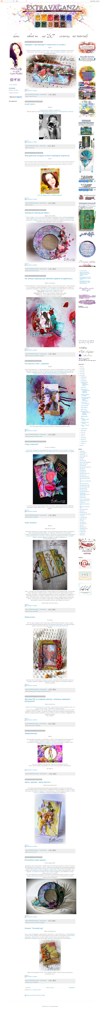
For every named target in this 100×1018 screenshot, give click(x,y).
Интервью (31, 204)
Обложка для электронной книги (84, 494)
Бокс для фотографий (84, 462)
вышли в (50, 288)
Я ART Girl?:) (30, 104)
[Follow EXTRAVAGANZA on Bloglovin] (15, 97)
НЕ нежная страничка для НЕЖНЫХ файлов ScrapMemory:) (48, 279)
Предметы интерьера (84, 506)
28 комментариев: (43, 850)
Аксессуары (82, 452)
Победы (81, 502)
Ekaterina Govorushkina (13, 90)
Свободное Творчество (43, 868)
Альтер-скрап (31, 270)
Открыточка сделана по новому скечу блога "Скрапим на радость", (50, 52)
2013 (81, 375)
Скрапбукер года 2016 (85, 514)
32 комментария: (42, 920)
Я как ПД (35, 96)
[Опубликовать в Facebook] (53, 94)
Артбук (81, 457)
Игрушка (81, 468)
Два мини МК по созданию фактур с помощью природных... (86, 413)
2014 (81, 373)
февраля (83, 441)
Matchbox (82, 534)
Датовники (82, 465)
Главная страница (50, 987)
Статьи (81, 515)
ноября (83, 378)
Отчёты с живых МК (84, 499)
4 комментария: (42, 145)
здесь (35, 218)
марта (82, 439)
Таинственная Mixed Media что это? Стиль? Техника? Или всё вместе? (85, 274)
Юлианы (61, 870)
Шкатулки (82, 526)
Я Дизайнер (41, 355)
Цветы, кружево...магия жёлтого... (38, 782)
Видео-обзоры (83, 464)
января (82, 443)
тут (66, 537)
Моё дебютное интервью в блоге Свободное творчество (47, 156)
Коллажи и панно (83, 473)
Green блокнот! (31, 523)
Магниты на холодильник (85, 481)
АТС (80, 459)
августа (83, 430)
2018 (81, 366)
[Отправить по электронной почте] (49, 94)
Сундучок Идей (52, 868)
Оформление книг (84, 500)
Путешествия (31, 147)
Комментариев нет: (43, 773)
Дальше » (27, 89)
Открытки (31, 96)
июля (82, 432)
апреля (83, 437)
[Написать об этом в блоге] (50, 94)
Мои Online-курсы (84, 486)
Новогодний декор (84, 491)
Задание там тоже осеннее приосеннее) (58, 625)
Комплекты (82, 475)
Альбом (81, 454)
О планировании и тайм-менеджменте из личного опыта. (85, 278)
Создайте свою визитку (13, 92)
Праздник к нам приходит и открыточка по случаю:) (45, 45)
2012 (81, 445)
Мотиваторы (82, 488)
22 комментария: (42, 723)
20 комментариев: (43, 689)
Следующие (28, 987)
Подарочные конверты (85, 503)
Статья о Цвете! (83, 270)
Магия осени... (30, 617)
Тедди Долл (82, 518)
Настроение (31, 436)
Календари (82, 471)
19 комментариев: (43, 94)
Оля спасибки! (50, 870)
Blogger (56, 1006)
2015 (81, 371)
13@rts (81, 451)
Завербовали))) (31, 733)
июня (82, 434)
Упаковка (82, 522)
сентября (83, 428)
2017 (81, 368)
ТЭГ (80, 520)
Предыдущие (72, 987)
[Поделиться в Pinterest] (55, 94)
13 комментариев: (43, 353)
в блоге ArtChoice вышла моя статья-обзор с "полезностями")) (44, 707)
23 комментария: (42, 434)
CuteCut (81, 533)
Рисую (81, 510)
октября (83, 380)
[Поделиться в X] (52, 94)
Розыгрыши (82, 512)
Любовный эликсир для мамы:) (37, 213)
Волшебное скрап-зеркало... (36, 860)
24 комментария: (42, 609)
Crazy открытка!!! (31, 444)
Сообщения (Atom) (36, 989)
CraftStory (82, 531)
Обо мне (81, 496)
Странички (37, 355)
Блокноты (31, 611)
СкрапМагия (36, 870)
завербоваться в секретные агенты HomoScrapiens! (49, 743)
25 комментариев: (43, 515)
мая (82, 435)
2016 (81, 370)
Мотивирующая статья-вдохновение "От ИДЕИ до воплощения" (85, 282)
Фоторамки (44, 691)
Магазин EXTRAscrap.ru (85, 478)
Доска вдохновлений (84, 467)
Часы (81, 525)
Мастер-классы (32, 725)
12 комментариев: (43, 268)
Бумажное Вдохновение (31, 868)
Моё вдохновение (32, 691)
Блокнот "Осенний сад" (34, 928)
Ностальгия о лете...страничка (37, 364)
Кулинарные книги (84, 476)
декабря (83, 377)
